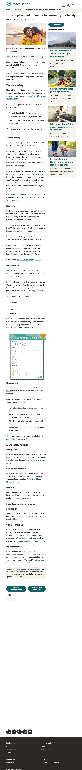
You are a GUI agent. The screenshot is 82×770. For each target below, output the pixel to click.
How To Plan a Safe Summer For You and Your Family (43, 9)
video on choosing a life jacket (32, 174)
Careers (9, 746)
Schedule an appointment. (34, 541)
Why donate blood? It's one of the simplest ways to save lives (62, 127)
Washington (17, 439)
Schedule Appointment (16, 589)
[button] (68, 5)
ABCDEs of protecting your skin (29, 260)
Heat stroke (10, 271)
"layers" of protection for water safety (24, 195)
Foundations (46, 750)
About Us (10, 753)
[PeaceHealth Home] (18, 4)
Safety (21, 19)
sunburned (21, 246)
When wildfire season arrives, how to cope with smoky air (60, 54)
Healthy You (18, 9)
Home (8, 9)
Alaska (8, 439)
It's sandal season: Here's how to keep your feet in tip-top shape (62, 162)
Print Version (56, 24)
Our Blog (44, 746)
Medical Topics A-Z (48, 743)
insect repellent (20, 408)
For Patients (11, 743)
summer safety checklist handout (27, 569)
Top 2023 (12, 599)
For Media (10, 762)
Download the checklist (37, 589)
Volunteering (11, 750)
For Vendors (45, 759)
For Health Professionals (50, 762)
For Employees (12, 759)
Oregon (29, 439)
